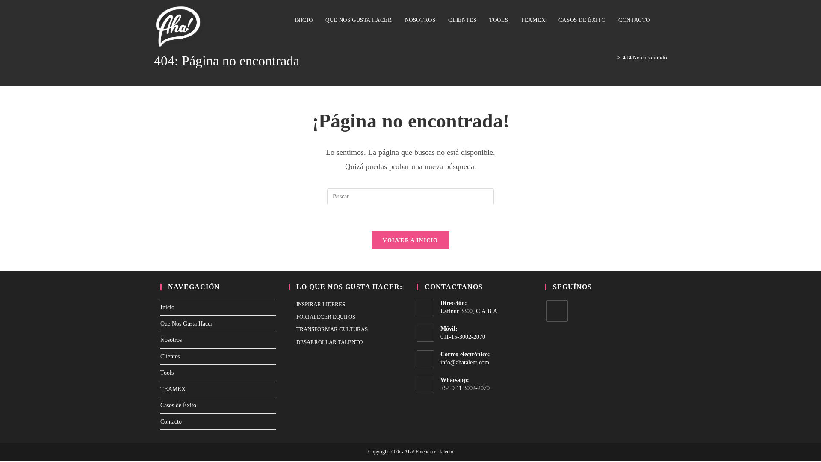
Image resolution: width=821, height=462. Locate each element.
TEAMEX (173, 389)
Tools (167, 373)
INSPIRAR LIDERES (320, 304)
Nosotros (171, 340)
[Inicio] (612, 57)
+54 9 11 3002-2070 (465, 388)
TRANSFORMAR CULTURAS (332, 329)
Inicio (167, 307)
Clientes (170, 356)
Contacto (171, 421)
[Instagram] (557, 311)
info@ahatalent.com (464, 362)
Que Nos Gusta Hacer (186, 323)
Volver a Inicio (410, 240)
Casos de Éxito (178, 405)
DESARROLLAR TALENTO (329, 342)
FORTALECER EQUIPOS (325, 317)
